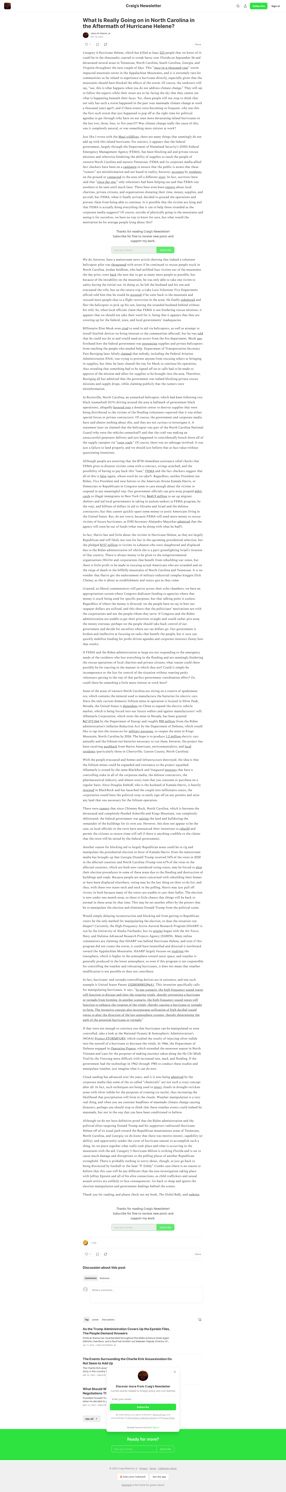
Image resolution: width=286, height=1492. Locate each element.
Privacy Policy (168, 1417)
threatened (118, 264)
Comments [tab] (90, 1278)
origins (158, 931)
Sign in (275, 6)
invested (88, 790)
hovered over (122, 407)
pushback (110, 746)
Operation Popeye (123, 1048)
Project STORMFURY (110, 1038)
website (194, 1194)
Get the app (159, 1476)
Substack (127, 1485)
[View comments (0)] (97, 44)
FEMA (149, 471)
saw (199, 338)
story (162, 177)
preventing (149, 343)
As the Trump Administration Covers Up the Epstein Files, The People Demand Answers (126, 1331)
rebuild (184, 828)
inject (158, 1087)
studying (177, 951)
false (103, 476)
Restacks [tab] (104, 1278)
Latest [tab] (95, 1319)
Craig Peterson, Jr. (101, 33)
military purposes (141, 731)
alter (199, 867)
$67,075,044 (91, 721)
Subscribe (259, 6)
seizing (144, 818)
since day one (106, 182)
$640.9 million (157, 496)
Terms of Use (159, 1414)
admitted (183, 521)
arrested (136, 295)
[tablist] (97, 1278)
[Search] (238, 6)
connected (114, 177)
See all (89, 1418)
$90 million (167, 721)
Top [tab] (87, 1319)
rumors (104, 808)
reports (170, 187)
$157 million (109, 545)
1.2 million (173, 736)
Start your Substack (134, 1476)
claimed (126, 353)
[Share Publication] (245, 6)
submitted (188, 300)
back (113, 274)
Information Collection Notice (142, 1417)
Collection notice (167, 1468)
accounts (178, 172)
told (200, 333)
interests (171, 770)
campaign (130, 167)
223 (162, 52)
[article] (143, 1339)
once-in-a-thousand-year (171, 67)
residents (195, 172)
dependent (130, 706)
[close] (174, 1371)
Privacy (143, 1468)
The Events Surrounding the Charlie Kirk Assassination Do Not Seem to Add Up (127, 1361)
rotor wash (124, 442)
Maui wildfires (128, 136)
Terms (152, 1468)
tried (125, 328)
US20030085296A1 (141, 984)
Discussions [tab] (108, 1319)
